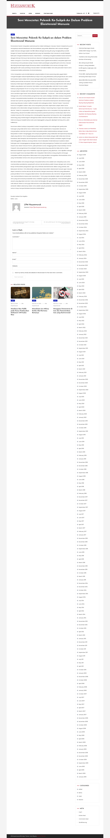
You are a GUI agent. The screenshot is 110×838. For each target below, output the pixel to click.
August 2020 (82, 393)
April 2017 (81, 524)
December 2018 (83, 462)
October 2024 (83, 227)
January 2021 (82, 376)
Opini (30, 13)
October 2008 (83, 680)
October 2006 (83, 725)
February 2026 (83, 175)
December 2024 (83, 220)
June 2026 (82, 161)
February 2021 (82, 372)
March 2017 (82, 528)
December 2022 (83, 300)
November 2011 (83, 645)
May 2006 (81, 735)
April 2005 (81, 770)
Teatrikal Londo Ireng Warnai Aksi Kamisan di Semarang (88, 58)
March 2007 (82, 711)
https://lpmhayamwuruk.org (38, 207)
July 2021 (81, 355)
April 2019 (81, 448)
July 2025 (81, 196)
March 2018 (82, 490)
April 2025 (81, 206)
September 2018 (83, 472)
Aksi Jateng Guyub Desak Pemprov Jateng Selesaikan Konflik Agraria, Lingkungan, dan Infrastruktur (87, 66)
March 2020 (82, 410)
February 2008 (83, 687)
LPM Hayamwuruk (32, 205)
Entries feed (82, 815)
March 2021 (82, 369)
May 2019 (81, 445)
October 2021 (82, 345)
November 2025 (83, 182)
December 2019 (83, 421)
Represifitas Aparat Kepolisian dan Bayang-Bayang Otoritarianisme (87, 114)
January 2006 (82, 749)
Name (14, 252)
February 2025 (83, 213)
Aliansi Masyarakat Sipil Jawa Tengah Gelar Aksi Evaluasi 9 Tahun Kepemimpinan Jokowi (88, 139)
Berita (14, 13)
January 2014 (82, 618)
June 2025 (82, 199)
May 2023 (81, 286)
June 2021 (81, 358)
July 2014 (81, 600)
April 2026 (81, 168)
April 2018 (81, 486)
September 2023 (83, 272)
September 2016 (83, 549)
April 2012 (81, 631)
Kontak (22, 13)
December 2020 (83, 379)
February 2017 (82, 531)
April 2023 (81, 289)
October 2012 (82, 628)
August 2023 (82, 275)
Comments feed (83, 819)
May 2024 (81, 244)
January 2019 (82, 459)
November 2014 (83, 587)
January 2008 (82, 690)
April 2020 (81, 407)
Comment (16, 237)
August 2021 (82, 352)
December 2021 (83, 338)
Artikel (80, 789)
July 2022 (81, 317)
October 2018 (82, 469)
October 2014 (82, 590)
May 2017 (81, 521)
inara (80, 97)
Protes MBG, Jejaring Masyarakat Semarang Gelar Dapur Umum (88, 75)
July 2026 (81, 158)
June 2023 (82, 282)
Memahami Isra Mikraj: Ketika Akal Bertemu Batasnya (40, 311)
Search (95, 13)
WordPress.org (83, 822)
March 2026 (82, 172)
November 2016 (83, 542)
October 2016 (82, 545)
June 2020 (82, 400)
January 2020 (82, 417)
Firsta (80, 120)
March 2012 (82, 635)
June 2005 (82, 766)
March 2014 (82, 614)
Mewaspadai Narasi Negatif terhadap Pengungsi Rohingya (23, 222)
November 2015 (83, 569)
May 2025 (81, 203)
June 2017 (81, 517)
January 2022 (82, 334)
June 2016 (81, 552)
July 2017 (81, 514)
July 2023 (81, 279)
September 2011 (83, 652)
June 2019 (81, 441)
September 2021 (83, 348)
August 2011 (82, 656)
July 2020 (81, 396)
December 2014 (83, 583)
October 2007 (83, 694)
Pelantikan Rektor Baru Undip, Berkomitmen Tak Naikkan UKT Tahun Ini (88, 131)
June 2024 (82, 241)
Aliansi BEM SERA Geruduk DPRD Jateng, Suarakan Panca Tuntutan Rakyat (87, 82)
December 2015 (83, 566)
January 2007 (82, 714)
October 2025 (83, 186)
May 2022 (81, 320)
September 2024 (83, 231)
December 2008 (83, 676)
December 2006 (83, 718)
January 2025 (82, 217)
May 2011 (81, 663)
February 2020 (83, 414)
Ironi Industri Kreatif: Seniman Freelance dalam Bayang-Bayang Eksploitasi (87, 100)
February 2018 (82, 493)
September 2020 (83, 390)
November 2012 (83, 625)
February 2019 (82, 455)
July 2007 (81, 697)
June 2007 (82, 701)
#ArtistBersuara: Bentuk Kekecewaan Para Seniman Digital (88, 122)
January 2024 (82, 258)
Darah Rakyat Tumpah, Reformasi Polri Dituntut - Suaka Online (88, 108)
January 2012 (82, 638)
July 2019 (81, 438)
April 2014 (81, 611)
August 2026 (82, 155)
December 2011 (83, 642)
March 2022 (82, 327)
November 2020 (83, 383)
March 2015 (82, 576)
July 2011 (81, 659)
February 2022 (83, 331)
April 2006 (81, 739)
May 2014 (81, 607)
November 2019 (83, 424)
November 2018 (83, 466)
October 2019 (82, 428)
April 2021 (81, 365)
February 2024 (83, 255)
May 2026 (81, 165)
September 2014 (83, 593)
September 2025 (83, 189)
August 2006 (82, 728)
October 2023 (83, 269)
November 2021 (83, 341)
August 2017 (82, 511)
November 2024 (83, 224)
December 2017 (83, 497)
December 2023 (83, 262)
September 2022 (83, 310)
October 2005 (83, 759)
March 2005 (82, 773)
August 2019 (82, 434)
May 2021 (81, 362)
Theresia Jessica (83, 128)
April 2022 (81, 324)
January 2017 (82, 535)
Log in (80, 812)
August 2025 (82, 193)
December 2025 (83, 179)
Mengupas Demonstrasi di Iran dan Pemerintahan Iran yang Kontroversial (62, 311)
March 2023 (82, 293)
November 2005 (83, 756)
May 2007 (81, 704)
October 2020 (83, 386)
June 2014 (81, 604)
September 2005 (83, 763)
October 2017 (82, 504)
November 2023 (83, 265)
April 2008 (81, 683)
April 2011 (81, 666)
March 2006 (82, 742)
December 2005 (83, 752)
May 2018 (81, 483)
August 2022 (82, 314)
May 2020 (81, 403)
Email (14, 259)
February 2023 (83, 296)
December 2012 (83, 621)
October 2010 (82, 669)
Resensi (37, 13)
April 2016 (81, 559)
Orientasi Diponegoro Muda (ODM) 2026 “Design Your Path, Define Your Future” (87, 50)
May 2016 (81, 555)
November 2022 (83, 303)
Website (14, 266)
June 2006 (82, 732)
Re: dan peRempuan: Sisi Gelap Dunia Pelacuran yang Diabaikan (57, 222)
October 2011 (82, 649)
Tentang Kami (48, 13)
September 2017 (83, 507)
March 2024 (82, 251)
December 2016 (83, 538)
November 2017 (83, 500)
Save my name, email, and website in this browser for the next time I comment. (38, 272)
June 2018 (81, 479)
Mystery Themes (41, 836)
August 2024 (82, 234)
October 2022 (83, 307)
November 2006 (83, 721)
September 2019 (83, 431)
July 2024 (81, 237)
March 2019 (82, 452)
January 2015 (82, 580)
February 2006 (83, 746)
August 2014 (82, 597)
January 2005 (82, 777)
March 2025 (82, 210)
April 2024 (81, 248)
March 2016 (82, 562)
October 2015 (82, 573)
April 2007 (81, 708)
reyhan (81, 137)
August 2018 (82, 476)
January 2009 (82, 673)
